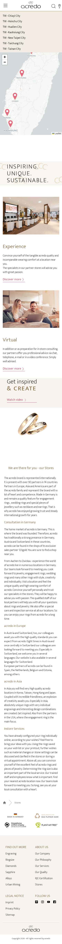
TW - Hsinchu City (12, 21)
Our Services (42, 866)
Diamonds (11, 866)
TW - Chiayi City (11, 16)
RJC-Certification (44, 878)
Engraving (11, 853)
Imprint (10, 902)
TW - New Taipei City (14, 38)
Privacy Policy (13, 908)
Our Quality (41, 872)
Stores (17, 802)
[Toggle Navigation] (5, 5)
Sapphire (10, 872)
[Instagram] (44, 901)
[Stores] (59, 6)
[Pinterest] (38, 901)
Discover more (12, 279)
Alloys (9, 878)
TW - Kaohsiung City (14, 32)
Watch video (16, 399)
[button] (15, 97)
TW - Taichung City (13, 43)
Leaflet (57, 133)
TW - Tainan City (12, 49)
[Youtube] (50, 901)
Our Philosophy (43, 860)
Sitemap (10, 915)
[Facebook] (54, 901)
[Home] (31, 4)
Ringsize (10, 860)
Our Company (42, 853)
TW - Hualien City (12, 27)
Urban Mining (13, 884)
